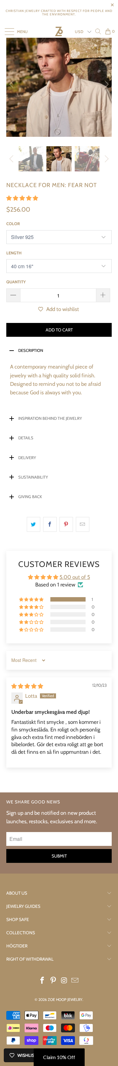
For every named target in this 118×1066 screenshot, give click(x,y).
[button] (22, 198)
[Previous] (12, 84)
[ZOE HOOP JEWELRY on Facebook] (42, 981)
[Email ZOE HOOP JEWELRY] (75, 981)
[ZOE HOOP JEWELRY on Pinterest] (53, 981)
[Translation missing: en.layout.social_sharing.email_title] (82, 524)
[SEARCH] (98, 31)
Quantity (16, 281)
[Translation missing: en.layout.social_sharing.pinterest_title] (66, 524)
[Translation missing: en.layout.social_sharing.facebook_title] (50, 524)
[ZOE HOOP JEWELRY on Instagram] (64, 981)
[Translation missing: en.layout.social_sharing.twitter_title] (33, 524)
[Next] (105, 84)
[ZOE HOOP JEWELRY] (59, 31)
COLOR (13, 223)
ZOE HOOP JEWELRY (65, 999)
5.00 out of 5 (74, 577)
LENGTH (13, 252)
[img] (27, 686)
